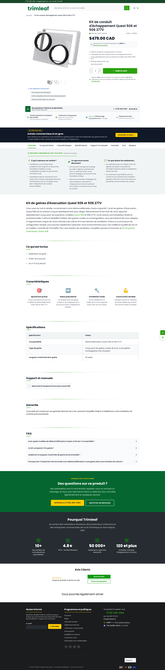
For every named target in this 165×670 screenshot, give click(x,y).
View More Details (96, 64)
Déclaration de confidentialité (75, 641)
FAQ (124, 145)
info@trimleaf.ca (110, 619)
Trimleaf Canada (39, 667)
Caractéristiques (64, 145)
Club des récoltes (70, 622)
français (129, 660)
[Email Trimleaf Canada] (78, 646)
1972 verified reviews (122, 622)
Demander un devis (125, 135)
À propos (67, 615)
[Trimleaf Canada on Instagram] (74, 646)
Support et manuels (99, 145)
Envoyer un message (100, 503)
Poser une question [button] (99, 581)
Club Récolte (95, 81)
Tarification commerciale (73, 628)
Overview (32, 145)
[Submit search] (126, 8)
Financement (69, 631)
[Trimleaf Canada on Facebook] (66, 646)
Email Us (134, 109)
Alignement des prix (71, 625)
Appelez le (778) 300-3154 (67, 502)
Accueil (29, 15)
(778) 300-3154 (121, 109)
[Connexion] (134, 8)
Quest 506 (79, 215)
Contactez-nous (70, 638)
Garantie (115, 145)
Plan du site (49, 667)
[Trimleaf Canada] (38, 8)
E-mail (29, 623)
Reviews (132, 145)
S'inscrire (54, 626)
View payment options (100, 45)
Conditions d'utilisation (61, 667)
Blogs (66, 618)
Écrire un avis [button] (99, 577)
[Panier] (137, 8)
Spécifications (81, 145)
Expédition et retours (72, 634)
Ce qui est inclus (46, 145)
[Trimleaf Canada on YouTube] (70, 646)
